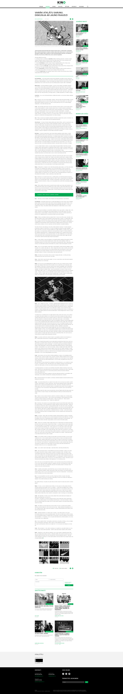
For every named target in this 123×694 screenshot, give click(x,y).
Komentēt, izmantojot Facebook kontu (68, 582)
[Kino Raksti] (61, 3)
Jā (86, 682)
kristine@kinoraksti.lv (39, 676)
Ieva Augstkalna (38, 19)
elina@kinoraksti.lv (52, 676)
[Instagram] (66, 674)
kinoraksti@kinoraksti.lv (39, 681)
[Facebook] (63, 674)
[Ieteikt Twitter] (72, 19)
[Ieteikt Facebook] (70, 19)
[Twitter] (69, 674)
